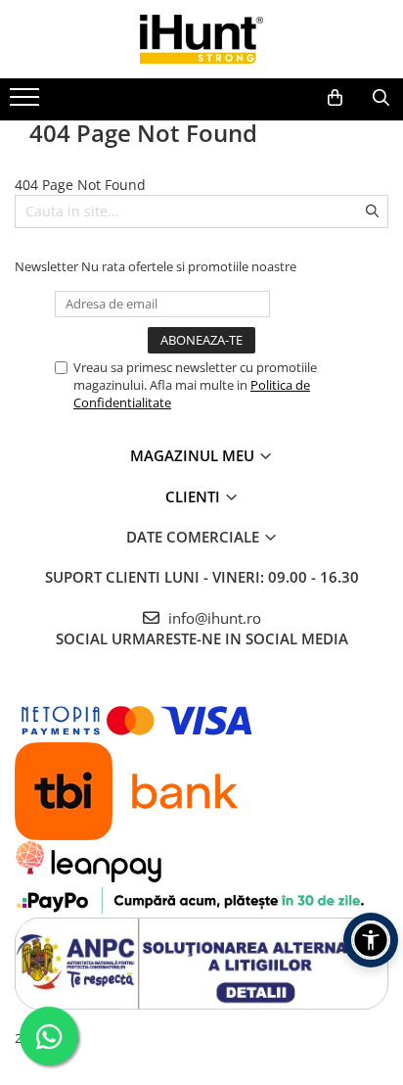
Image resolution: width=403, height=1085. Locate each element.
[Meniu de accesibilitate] (370, 940)
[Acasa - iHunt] (201, 39)
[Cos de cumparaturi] (335, 98)
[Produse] (27, 103)
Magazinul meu (194, 455)
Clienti (194, 496)
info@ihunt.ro (212, 618)
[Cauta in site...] (381, 98)
